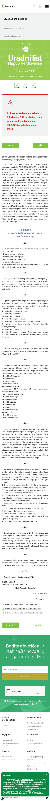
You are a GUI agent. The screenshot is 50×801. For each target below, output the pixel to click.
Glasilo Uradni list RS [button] (13, 28)
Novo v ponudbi (7, 740)
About (38, 757)
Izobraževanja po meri (35, 726)
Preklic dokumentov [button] (12, 36)
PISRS (10, 128)
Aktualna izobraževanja (35, 723)
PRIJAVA (25, 676)
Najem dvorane (32, 729)
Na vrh (38, 625)
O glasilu (5, 725)
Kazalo (11, 145)
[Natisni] (40, 145)
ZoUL (22, 117)
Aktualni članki (7, 757)
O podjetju (31, 757)
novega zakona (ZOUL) (24, 780)
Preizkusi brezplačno (34, 743)
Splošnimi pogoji (28, 701)
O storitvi (30, 740)
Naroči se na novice (9, 760)
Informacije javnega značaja (37, 763)
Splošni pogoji (32, 769)
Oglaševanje (31, 766)
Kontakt (30, 760)
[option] (25, 71)
